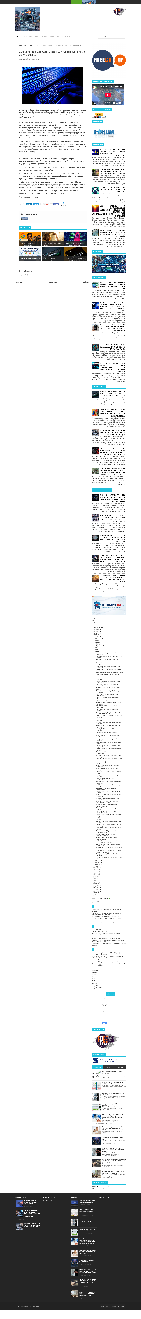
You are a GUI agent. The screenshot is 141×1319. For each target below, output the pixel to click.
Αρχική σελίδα (96, 902)
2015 (98, 878)
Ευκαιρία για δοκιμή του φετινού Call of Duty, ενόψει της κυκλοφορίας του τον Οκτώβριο (107, 953)
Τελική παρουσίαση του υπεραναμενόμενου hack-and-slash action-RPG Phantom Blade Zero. (108, 957)
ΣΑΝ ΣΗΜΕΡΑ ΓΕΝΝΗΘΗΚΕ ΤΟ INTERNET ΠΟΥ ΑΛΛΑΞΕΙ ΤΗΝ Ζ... (108, 851)
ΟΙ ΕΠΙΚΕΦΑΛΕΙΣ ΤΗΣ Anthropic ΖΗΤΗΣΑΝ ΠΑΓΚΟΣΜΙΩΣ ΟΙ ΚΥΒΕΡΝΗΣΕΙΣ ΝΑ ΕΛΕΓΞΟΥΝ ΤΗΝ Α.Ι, (112, 367)
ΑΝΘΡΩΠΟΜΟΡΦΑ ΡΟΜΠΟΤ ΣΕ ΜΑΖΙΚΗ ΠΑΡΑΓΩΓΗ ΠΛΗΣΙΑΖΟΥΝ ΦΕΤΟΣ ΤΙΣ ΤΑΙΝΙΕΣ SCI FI (112, 518)
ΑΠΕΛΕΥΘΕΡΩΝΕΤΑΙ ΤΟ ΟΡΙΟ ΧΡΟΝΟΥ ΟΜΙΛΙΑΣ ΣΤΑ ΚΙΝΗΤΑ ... (108, 713)
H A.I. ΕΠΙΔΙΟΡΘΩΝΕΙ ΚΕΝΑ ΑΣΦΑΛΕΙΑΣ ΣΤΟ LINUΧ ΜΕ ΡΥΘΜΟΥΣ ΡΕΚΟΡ (112, 347)
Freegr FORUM (96, 986)
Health (93, 978)
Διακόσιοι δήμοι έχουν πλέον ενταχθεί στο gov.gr (105, 916)
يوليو (98, 647)
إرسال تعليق (24, 274)
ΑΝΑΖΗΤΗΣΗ (66, 37)
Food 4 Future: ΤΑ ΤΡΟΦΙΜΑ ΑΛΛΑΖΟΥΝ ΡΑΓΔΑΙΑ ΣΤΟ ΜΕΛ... (107, 660)
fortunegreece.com (31, 197)
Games (52, 37)
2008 (97, 891)
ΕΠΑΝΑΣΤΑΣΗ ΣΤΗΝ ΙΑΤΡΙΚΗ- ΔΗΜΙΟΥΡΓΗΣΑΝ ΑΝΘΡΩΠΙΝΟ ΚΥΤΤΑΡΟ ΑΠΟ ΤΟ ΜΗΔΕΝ (112, 538)
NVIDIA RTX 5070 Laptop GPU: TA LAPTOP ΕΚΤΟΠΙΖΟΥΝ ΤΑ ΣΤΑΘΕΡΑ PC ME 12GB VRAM (112, 172)
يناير (98, 866)
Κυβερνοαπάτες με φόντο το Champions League (109, 672)
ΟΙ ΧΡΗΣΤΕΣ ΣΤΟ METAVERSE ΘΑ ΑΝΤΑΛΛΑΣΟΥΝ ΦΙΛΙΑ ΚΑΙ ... (106, 841)
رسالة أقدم (86, 282)
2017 (98, 875)
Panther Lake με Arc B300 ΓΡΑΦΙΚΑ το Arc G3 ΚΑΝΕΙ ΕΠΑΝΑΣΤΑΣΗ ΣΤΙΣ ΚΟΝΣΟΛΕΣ (112, 152)
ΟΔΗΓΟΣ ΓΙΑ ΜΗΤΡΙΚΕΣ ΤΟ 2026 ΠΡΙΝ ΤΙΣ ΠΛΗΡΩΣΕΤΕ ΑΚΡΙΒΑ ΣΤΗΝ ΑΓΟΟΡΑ (112, 432)
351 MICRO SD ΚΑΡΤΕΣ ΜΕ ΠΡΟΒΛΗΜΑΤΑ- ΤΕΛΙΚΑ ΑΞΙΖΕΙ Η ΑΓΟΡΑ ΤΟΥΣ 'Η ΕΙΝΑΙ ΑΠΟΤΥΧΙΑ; (112, 413)
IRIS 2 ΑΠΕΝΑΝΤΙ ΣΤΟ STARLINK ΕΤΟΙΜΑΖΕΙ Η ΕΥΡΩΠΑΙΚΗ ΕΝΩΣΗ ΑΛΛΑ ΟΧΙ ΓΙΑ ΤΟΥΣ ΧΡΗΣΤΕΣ (112, 498)
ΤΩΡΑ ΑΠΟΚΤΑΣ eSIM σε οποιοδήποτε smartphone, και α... (107, 769)
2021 (97, 867)
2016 (98, 877)
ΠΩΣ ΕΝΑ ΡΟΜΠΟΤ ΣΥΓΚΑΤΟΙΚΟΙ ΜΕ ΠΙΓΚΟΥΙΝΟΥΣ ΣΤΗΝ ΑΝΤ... (107, 811)
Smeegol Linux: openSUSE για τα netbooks (87, 1230)
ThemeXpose (35, 1306)
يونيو (98, 649)
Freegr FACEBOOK (97, 988)
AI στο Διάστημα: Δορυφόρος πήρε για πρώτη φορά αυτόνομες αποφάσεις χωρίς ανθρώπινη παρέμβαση (106, 937)
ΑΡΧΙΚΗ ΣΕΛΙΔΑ (96, 990)
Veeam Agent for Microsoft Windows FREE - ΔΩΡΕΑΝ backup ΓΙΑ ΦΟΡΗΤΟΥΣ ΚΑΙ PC (112, 285)
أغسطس (99, 645)
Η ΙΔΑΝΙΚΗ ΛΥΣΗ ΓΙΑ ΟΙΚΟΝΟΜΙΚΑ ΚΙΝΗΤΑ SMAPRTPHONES (30, 1202)
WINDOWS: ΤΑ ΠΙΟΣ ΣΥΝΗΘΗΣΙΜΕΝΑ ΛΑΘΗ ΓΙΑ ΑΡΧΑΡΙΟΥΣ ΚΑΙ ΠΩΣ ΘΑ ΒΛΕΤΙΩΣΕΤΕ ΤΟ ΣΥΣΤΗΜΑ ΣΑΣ (112, 307)
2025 (97, 631)
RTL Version (95, 624)
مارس (98, 862)
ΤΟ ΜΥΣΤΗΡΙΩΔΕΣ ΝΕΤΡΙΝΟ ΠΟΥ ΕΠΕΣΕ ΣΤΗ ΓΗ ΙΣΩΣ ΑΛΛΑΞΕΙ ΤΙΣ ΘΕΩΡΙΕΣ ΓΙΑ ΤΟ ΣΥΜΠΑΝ (112, 579)
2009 (97, 889)
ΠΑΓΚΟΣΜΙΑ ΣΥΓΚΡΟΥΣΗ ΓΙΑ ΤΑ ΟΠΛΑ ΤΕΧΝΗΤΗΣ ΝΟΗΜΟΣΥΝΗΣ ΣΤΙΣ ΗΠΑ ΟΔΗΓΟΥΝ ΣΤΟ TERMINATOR (112, 559)
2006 (96, 895)
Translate (105, 1188)
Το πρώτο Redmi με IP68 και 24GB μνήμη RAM (105, 922)
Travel (93, 980)
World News (95, 970)
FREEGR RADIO (28, 37)
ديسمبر (99, 638)
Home (93, 618)
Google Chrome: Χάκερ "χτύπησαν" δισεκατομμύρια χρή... (106, 834)
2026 (97, 629)
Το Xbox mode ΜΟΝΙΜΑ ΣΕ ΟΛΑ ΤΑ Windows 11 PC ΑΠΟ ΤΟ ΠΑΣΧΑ (112, 190)
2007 (97, 893)
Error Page (121, 1306)
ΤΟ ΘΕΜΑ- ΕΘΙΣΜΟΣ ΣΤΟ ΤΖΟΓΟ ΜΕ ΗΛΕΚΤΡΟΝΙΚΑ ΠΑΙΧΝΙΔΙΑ (107, 802)
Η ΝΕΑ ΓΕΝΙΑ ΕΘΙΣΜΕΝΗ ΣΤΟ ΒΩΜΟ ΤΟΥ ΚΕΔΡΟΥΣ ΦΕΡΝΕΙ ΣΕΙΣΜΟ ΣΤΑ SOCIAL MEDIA (46, 2)
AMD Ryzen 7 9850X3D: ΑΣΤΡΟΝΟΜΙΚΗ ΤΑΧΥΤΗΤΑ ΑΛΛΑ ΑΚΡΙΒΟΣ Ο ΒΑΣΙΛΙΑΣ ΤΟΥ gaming (112, 233)
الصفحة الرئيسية (53, 282)
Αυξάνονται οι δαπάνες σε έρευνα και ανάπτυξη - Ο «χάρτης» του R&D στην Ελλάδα (106, 913)
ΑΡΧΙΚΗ (18, 37)
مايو (98, 651)
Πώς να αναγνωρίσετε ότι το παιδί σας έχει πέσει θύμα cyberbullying (87, 1252)
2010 (97, 887)
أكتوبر (98, 642)
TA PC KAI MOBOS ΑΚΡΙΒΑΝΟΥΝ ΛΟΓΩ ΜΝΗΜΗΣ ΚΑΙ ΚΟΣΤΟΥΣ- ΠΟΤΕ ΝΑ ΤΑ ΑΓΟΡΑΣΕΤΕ (112, 451)
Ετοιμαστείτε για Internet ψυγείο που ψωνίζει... (86, 1220)
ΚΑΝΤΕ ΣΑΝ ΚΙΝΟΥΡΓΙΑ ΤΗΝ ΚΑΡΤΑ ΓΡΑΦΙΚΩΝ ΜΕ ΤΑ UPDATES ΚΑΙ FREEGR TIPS (112, 394)
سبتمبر (99, 644)
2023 (97, 635)
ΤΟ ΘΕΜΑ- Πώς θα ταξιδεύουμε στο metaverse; (109, 701)
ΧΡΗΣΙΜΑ (44, 37)
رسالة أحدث (19, 282)
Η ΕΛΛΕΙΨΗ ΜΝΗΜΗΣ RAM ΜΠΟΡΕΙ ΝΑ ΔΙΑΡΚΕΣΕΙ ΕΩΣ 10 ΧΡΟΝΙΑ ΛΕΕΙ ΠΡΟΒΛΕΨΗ (112, 470)
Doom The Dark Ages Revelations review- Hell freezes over (108, 960)
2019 (98, 871)
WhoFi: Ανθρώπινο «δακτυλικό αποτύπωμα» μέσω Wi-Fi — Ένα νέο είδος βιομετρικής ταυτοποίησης (108, 934)
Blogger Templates (21, 1306)
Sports (93, 976)
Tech (58, 37)
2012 (97, 884)
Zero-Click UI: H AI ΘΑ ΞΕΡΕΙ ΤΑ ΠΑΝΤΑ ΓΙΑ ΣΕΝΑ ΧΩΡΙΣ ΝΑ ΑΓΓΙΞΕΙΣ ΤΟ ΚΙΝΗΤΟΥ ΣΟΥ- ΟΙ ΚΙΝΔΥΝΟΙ (112, 328)
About (93, 620)
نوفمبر (99, 640)
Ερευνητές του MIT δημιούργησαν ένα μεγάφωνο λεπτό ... (106, 831)
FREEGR (36, 37)
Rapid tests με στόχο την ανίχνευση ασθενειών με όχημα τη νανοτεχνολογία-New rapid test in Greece (87, 1241)
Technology (95, 972)
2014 (98, 880)
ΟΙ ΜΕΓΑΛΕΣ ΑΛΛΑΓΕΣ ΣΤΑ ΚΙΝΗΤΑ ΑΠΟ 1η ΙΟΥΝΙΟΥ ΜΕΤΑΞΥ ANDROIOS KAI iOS (88, 1271)
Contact (94, 622)
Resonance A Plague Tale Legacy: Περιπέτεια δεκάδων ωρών (109, 962)
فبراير (98, 864)
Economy (94, 974)
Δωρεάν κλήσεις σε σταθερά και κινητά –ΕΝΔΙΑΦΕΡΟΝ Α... (107, 779)
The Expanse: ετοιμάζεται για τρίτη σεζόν (87, 1260)
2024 (97, 633)
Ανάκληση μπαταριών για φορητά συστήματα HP (87, 1201)
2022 (97, 636)
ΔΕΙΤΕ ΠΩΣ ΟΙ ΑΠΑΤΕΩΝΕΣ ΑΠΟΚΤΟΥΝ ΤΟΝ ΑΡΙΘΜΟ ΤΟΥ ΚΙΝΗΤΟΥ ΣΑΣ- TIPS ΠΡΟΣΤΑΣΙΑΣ (87, 1282)
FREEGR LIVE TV (97, 984)
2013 (98, 882)
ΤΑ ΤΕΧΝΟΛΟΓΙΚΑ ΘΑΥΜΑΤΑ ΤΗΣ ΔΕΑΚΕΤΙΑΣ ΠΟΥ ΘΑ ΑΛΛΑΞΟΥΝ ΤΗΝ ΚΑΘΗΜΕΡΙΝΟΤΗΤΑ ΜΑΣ (87, 1293)
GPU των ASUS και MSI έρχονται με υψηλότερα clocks (86, 1211)
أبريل (98, 860)
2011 (97, 886)
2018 (98, 873)
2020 (98, 869)
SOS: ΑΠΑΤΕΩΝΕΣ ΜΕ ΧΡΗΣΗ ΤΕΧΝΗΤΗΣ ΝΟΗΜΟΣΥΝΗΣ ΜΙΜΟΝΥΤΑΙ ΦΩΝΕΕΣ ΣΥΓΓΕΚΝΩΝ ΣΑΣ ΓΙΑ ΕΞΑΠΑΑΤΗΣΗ (32, 1213)
